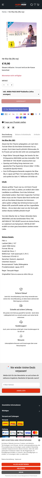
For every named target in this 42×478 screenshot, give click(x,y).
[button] (3, 4)
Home (4, 12)
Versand (18, 67)
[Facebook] (3, 127)
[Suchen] (31, 5)
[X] (8, 127)
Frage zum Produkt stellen (15, 122)
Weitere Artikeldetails (23, 135)
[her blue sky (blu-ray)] (21, 35)
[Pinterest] (13, 127)
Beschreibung (7, 135)
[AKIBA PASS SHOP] (20, 4)
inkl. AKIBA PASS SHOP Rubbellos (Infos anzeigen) (18, 93)
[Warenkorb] (38, 5)
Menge (5, 81)
